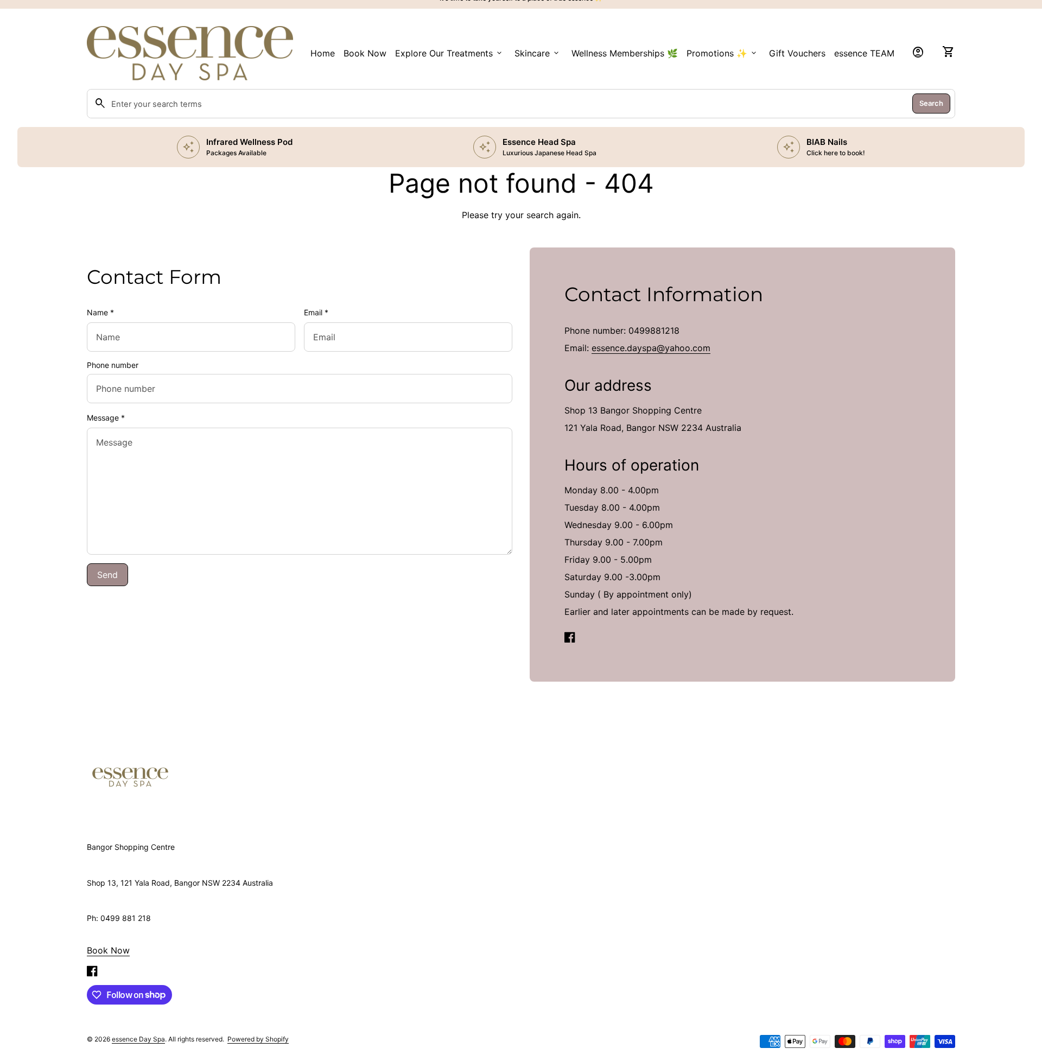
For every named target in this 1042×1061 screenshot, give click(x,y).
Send (107, 574)
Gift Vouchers (797, 53)
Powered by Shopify (258, 1039)
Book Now (365, 53)
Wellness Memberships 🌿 (624, 53)
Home (322, 53)
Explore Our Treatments (449, 53)
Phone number (112, 365)
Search (931, 103)
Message (106, 417)
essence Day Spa (138, 1039)
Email (316, 312)
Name (100, 312)
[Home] (130, 776)
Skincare (537, 53)
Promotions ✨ (722, 53)
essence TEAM (864, 53)
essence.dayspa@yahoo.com (651, 347)
